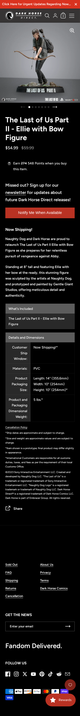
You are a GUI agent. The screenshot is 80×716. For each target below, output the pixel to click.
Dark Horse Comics (54, 588)
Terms (44, 580)
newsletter (15, 192)
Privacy (45, 572)
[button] (29, 107)
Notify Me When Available (40, 213)
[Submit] (67, 626)
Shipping (11, 580)
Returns (10, 588)
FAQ (8, 572)
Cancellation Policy (16, 427)
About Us (46, 565)
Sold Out (11, 565)
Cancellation (14, 596)
